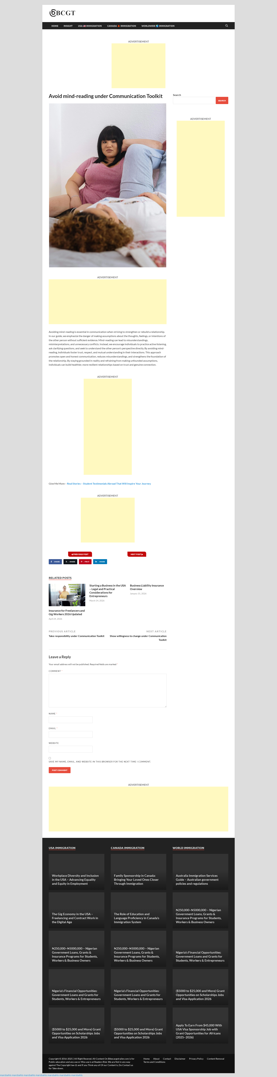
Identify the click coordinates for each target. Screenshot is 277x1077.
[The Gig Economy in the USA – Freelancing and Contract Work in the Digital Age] (76, 910)
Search (177, 94)
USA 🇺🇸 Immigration (90, 25)
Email (53, 728)
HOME (54, 25)
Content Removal (215, 1058)
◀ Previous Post (80, 554)
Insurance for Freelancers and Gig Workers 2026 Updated (67, 612)
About (156, 1058)
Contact (167, 1058)
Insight (68, 25)
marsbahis (5, 1075)
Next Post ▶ (137, 554)
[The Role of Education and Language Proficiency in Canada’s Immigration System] (138, 910)
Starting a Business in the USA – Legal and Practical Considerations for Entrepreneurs (107, 591)
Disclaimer (180, 1058)
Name (53, 713)
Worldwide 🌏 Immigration (158, 25)
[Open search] (226, 25)
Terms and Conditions (154, 1062)
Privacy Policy (196, 1058)
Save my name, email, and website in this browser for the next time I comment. (100, 761)
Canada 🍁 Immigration (121, 25)
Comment (56, 671)
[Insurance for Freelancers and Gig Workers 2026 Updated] (67, 595)
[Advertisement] (138, 65)
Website (54, 743)
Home (146, 1058)
